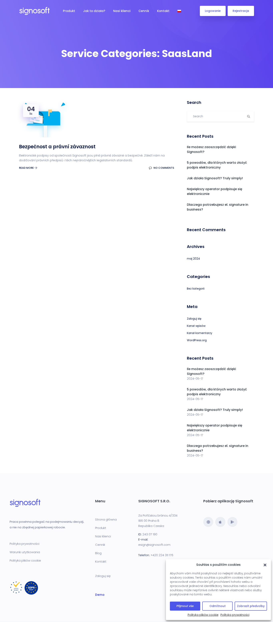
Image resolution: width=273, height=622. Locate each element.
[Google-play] (232, 522)
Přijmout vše (185, 606)
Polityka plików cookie (203, 615)
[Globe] (208, 522)
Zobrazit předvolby (251, 606)
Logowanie (213, 11)
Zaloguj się (194, 319)
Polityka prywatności (234, 615)
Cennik (143, 11)
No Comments (163, 168)
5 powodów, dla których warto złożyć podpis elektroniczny (217, 165)
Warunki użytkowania (25, 552)
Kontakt (163, 11)
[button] (265, 565)
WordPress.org (197, 340)
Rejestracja (241, 11)
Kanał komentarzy (199, 333)
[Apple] (220, 522)
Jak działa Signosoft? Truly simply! (215, 178)
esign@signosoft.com (154, 545)
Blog (98, 553)
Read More (26, 168)
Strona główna (106, 519)
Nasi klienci (122, 11)
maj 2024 (193, 259)
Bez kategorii (195, 289)
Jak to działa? (94, 11)
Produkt (69, 11)
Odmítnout (217, 606)
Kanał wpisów (196, 326)
